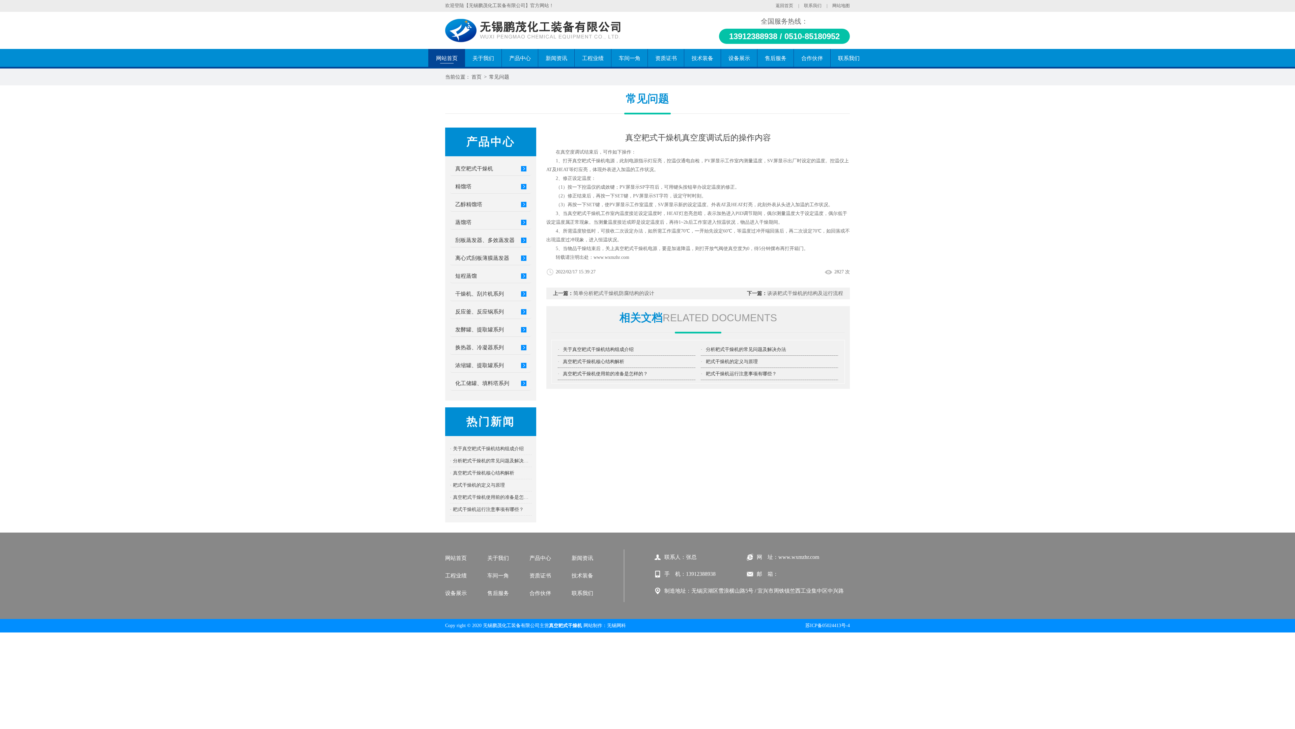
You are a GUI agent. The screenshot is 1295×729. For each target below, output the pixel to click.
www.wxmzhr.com (611, 257)
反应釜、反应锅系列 (479, 312)
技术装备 (582, 575)
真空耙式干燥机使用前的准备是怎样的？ (605, 373)
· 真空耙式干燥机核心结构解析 (482, 473)
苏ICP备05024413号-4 (827, 625)
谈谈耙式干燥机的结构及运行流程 (805, 293)
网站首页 (456, 558)
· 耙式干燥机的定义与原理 (477, 485)
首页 (476, 77)
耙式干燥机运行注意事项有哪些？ (741, 373)
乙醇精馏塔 (468, 204)
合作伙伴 (540, 593)
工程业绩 (456, 575)
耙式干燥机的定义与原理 (732, 361)
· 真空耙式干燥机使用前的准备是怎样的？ (491, 497)
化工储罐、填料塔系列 (482, 383)
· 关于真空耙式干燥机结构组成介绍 (487, 448)
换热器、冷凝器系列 (479, 347)
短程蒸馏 (466, 276)
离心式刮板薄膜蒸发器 (482, 258)
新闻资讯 (582, 558)
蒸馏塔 (463, 222)
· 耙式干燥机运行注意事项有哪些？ (487, 509)
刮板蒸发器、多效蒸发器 (485, 240)
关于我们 (498, 558)
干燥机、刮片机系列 (479, 294)
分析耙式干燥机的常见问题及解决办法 (746, 349)
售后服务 (498, 593)
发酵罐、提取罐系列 (479, 329)
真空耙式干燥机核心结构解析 (593, 361)
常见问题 (499, 77)
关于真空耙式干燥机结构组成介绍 (598, 349)
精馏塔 (463, 186)
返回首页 (784, 5)
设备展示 (456, 593)
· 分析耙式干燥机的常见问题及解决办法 (491, 460)
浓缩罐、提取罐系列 (479, 365)
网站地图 (841, 5)
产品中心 (540, 558)
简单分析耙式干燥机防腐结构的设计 (613, 293)
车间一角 (498, 575)
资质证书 (540, 575)
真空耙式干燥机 (474, 168)
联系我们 (813, 5)
